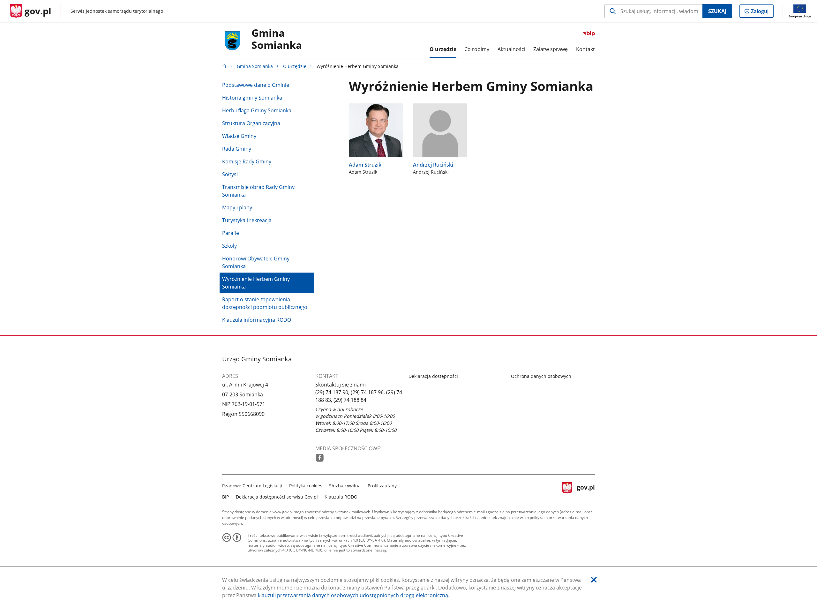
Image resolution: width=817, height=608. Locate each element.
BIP (225, 497)
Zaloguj (762, 12)
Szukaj (717, 11)
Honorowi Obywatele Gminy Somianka (255, 262)
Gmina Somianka (276, 39)
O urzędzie (294, 66)
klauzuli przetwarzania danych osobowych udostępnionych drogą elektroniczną (353, 595)
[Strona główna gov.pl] (224, 66)
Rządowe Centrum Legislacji (252, 486)
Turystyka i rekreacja (247, 220)
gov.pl (585, 490)
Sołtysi (230, 174)
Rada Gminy (236, 148)
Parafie (230, 232)
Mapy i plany (237, 207)
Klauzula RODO (341, 497)
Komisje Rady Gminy (246, 161)
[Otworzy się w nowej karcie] (319, 458)
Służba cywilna (345, 486)
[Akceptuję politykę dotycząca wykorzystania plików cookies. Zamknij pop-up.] (594, 579)
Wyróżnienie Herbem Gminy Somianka (256, 282)
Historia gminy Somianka (252, 97)
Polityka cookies (305, 486)
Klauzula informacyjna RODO (256, 319)
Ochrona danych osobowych (541, 376)
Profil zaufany (382, 486)
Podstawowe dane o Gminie (255, 84)
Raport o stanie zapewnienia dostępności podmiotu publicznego (264, 303)
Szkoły (229, 245)
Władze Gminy (239, 135)
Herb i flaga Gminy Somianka (256, 110)
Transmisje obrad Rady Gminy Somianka (258, 191)
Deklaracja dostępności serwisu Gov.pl (277, 497)
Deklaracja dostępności (433, 376)
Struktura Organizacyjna (251, 123)
